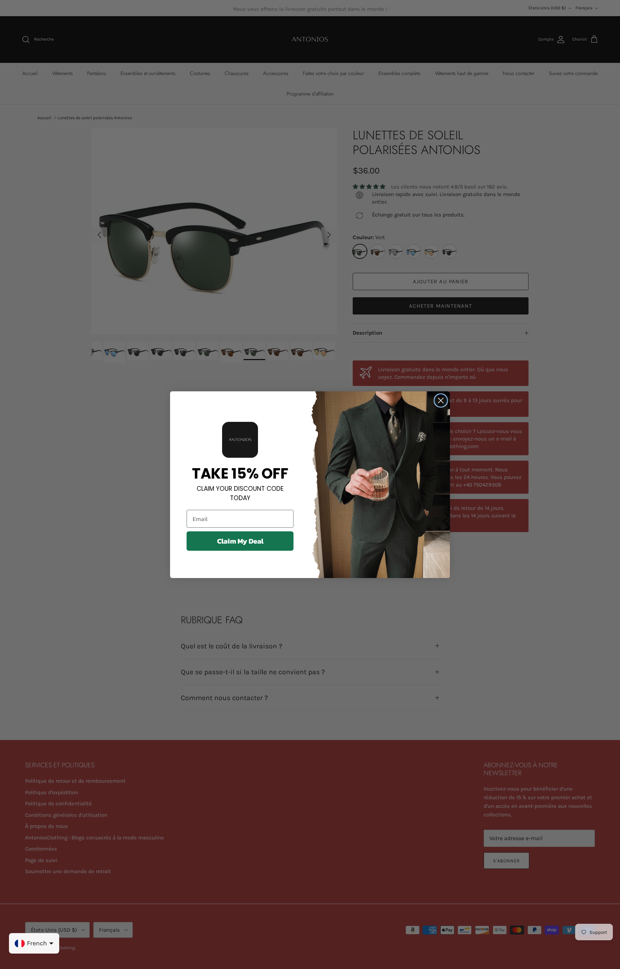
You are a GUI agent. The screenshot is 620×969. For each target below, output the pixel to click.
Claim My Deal (240, 541)
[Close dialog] (441, 400)
